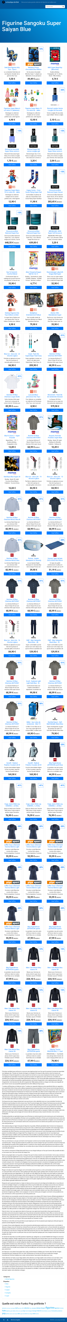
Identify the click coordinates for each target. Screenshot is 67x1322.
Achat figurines (10, 1279)
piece (55, 1311)
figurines (57, 1308)
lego (24, 1311)
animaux (8, 1308)
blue (7, 1284)
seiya (16, 1313)
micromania (44, 1311)
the (23, 1313)
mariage (34, 1311)
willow (37, 1313)
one (53, 1311)
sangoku (8, 1293)
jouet (22, 1311)
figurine (8, 1287)
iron (20, 1311)
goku (11, 1311)
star (18, 1313)
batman (20, 1308)
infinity (17, 1311)
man (27, 1311)
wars (34, 1313)
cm (23, 1308)
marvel (39, 1311)
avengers (13, 1308)
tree (28, 1313)
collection (26, 1308)
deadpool (34, 1308)
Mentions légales (15, 1320)
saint (13, 1313)
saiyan (8, 1290)
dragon (43, 1308)
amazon (4, 1308)
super (7, 1296)
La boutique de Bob (12, 2)
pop (3, 1313)
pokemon (59, 1311)
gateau (8, 1311)
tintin (26, 1313)
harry (14, 1311)
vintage (30, 1313)
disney (38, 1308)
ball (16, 1308)
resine (10, 1313)
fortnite (62, 1308)
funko (4, 1311)
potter (7, 1313)
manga (30, 1311)
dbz (30, 1308)
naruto (48, 1311)
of (51, 1311)
